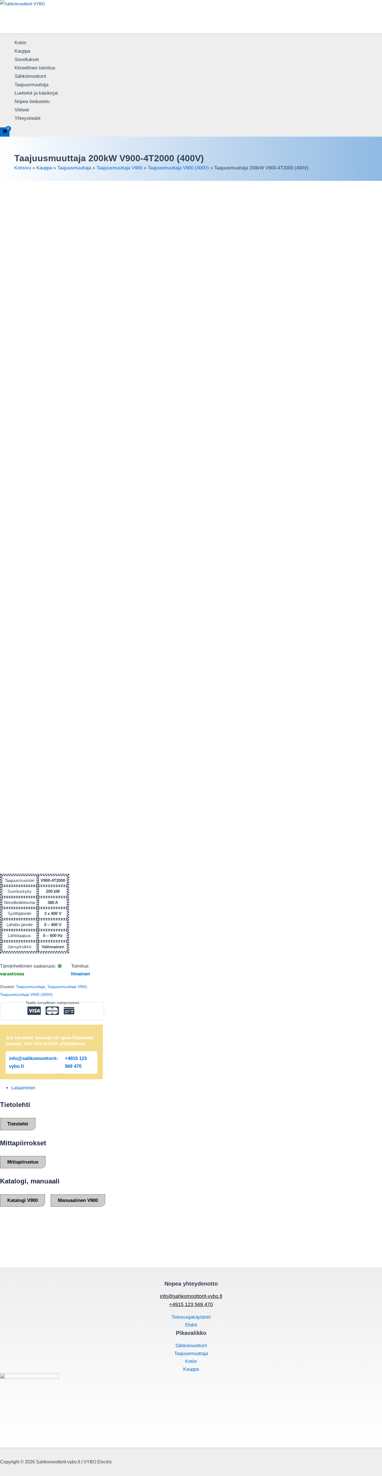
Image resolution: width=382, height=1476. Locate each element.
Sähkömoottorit (30, 76)
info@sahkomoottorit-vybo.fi (33, 1062)
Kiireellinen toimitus (35, 68)
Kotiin (20, 42)
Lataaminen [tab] (23, 1087)
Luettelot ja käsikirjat (36, 93)
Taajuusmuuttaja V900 (119, 168)
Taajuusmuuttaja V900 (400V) (178, 168)
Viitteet (22, 110)
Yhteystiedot (28, 118)
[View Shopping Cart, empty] (5, 132)
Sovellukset (27, 59)
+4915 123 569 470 (76, 1062)
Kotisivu (22, 168)
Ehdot (191, 1325)
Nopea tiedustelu (32, 101)
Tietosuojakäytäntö (191, 1317)
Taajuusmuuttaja (31, 84)
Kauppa (22, 51)
